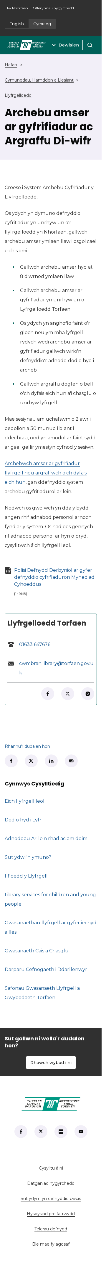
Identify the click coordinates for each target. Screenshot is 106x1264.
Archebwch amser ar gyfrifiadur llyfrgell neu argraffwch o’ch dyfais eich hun (46, 473)
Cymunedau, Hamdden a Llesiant (39, 80)
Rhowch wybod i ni (51, 1062)
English (17, 23)
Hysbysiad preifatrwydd (51, 1213)
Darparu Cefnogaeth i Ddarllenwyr (46, 969)
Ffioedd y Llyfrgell (26, 876)
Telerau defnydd (50, 1229)
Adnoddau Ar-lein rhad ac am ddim (46, 838)
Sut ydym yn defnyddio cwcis (51, 1198)
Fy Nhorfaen (18, 10)
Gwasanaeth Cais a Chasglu (37, 951)
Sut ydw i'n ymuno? (28, 857)
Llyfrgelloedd (18, 95)
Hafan (11, 65)
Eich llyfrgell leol (24, 801)
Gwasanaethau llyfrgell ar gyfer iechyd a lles (51, 927)
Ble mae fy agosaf (64, 1244)
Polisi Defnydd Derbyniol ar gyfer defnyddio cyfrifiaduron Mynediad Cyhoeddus (55, 577)
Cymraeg (42, 23)
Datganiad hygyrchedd (50, 1183)
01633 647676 (34, 644)
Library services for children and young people (50, 899)
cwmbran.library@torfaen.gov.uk (56, 668)
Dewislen (69, 45)
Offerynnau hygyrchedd (53, 8)
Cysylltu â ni (68, 1168)
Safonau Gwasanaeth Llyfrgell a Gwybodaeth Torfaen (42, 992)
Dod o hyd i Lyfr (23, 820)
